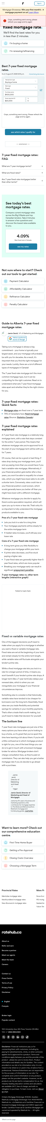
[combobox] (20, 81)
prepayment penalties (23, 570)
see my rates (23, 246)
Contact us (6, 974)
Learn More (34, 12)
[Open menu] (3, 3)
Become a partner (9, 950)
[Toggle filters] (41, 90)
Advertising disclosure (36, 74)
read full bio (29, 811)
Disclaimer (6, 992)
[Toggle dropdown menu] (36, 81)
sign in (39, 3)
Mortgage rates (11, 410)
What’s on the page (9, 1119)
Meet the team (8, 960)
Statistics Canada (25, 417)
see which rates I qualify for (23, 132)
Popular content (8, 1020)
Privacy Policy (7, 988)
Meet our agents (8, 955)
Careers (5, 964)
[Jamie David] (4, 336)
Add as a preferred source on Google (19, 338)
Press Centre (7, 978)
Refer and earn (8, 946)
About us (5, 941)
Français (5, 1006)
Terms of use (7, 983)
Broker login (7, 1015)
